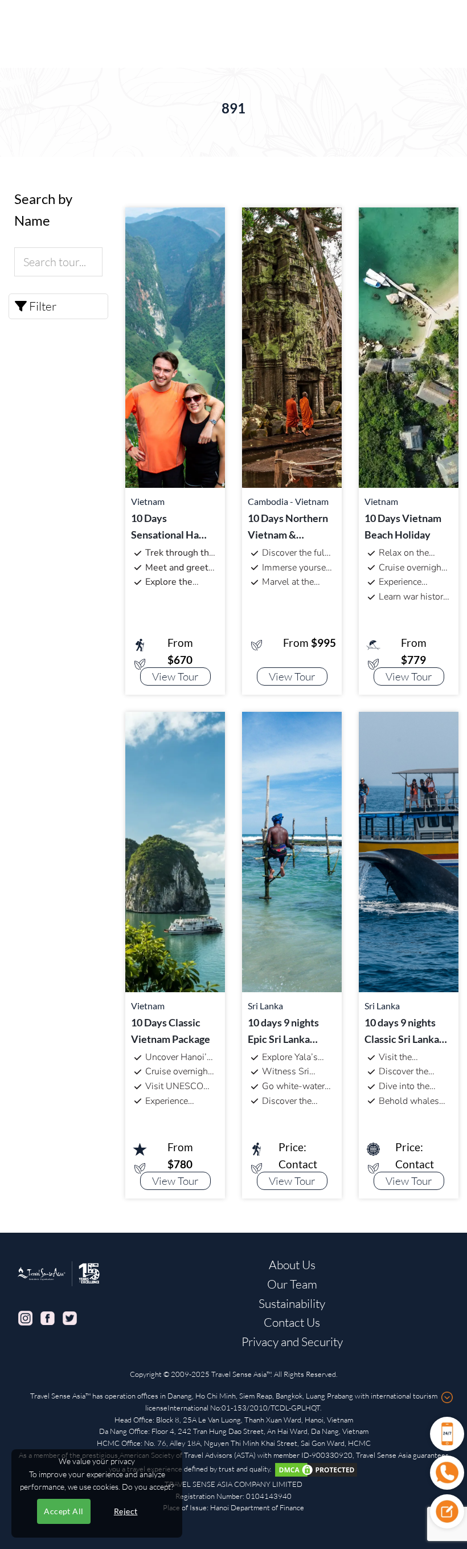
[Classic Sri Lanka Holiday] (408, 850)
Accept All (63, 1511)
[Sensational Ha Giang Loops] (175, 346)
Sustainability (292, 1303)
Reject (126, 1511)
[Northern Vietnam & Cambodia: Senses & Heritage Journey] (292, 346)
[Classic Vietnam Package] (175, 850)
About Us (292, 1264)
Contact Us (292, 1322)
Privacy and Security (292, 1341)
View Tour (175, 676)
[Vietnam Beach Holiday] (408, 346)
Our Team (292, 1284)
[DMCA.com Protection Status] (316, 1468)
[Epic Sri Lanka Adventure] (292, 850)
